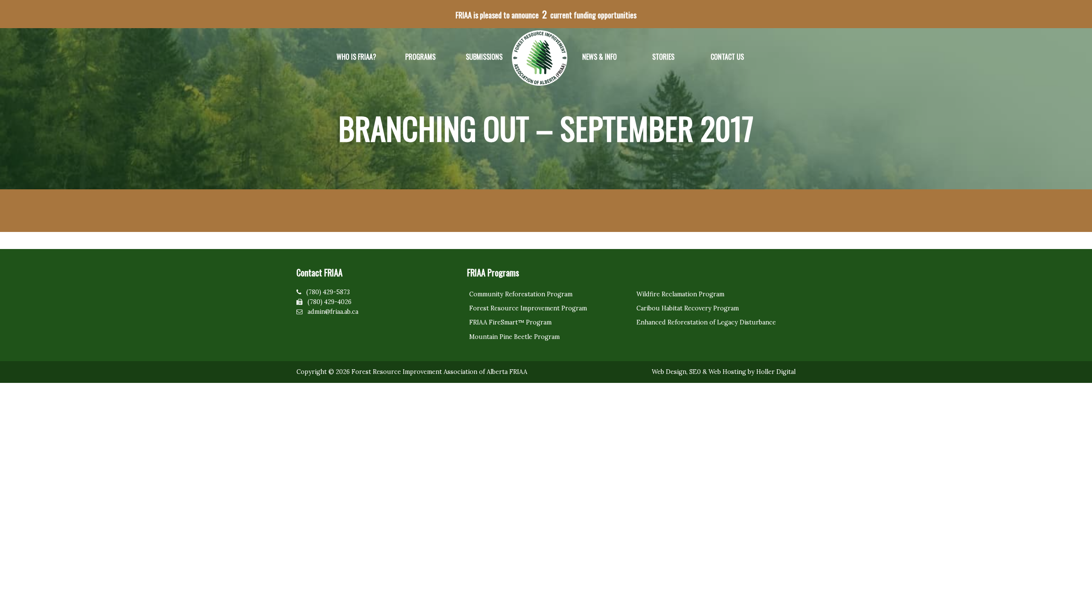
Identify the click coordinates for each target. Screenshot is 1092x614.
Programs (420, 57)
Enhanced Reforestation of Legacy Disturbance (706, 322)
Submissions (484, 57)
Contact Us (727, 57)
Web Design (669, 372)
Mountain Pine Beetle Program (514, 337)
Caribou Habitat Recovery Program (687, 308)
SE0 (695, 372)
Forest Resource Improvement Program (528, 308)
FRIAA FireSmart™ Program (510, 322)
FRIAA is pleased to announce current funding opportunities (546, 14)
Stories (663, 57)
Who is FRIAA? (356, 57)
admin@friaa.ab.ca (333, 312)
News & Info (599, 57)
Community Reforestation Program (520, 294)
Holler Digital (776, 372)
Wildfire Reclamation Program (680, 294)
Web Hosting (727, 372)
